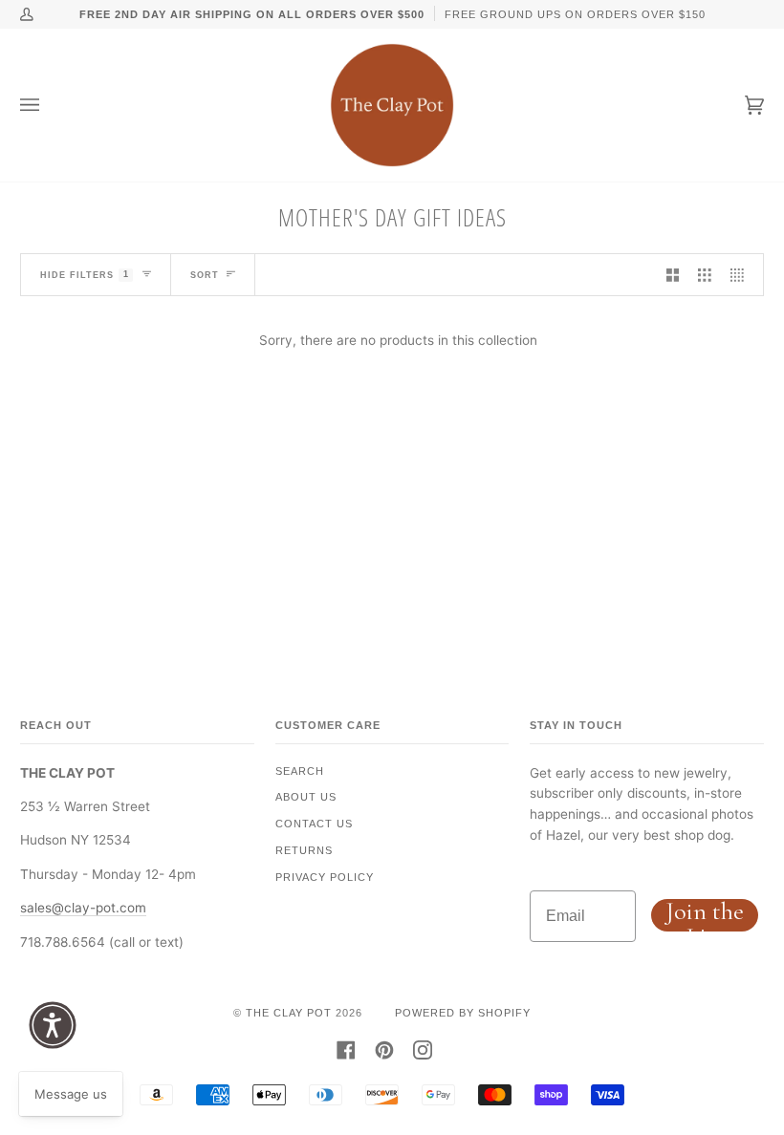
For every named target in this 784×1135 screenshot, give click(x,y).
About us (306, 797)
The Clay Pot (289, 1012)
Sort (204, 275)
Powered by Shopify (463, 1012)
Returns (304, 850)
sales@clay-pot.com (83, 907)
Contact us (314, 823)
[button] (52, 1025)
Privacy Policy (324, 877)
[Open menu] (48, 105)
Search (299, 771)
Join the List (704, 915)
